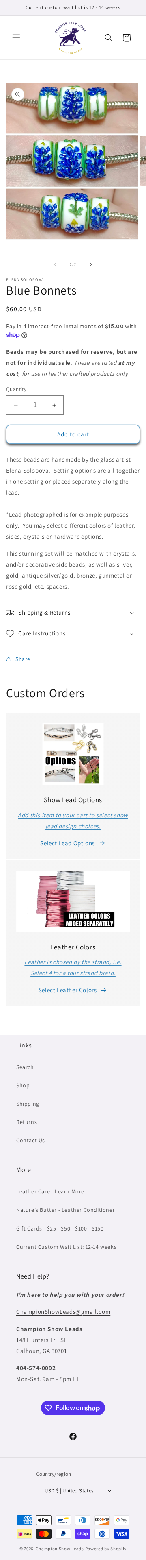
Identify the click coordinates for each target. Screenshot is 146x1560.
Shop (23, 1085)
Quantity (16, 389)
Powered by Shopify (106, 1548)
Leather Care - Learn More (50, 1191)
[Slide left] (55, 264)
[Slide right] (91, 264)
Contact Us (30, 1140)
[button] (16, 38)
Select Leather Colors (68, 990)
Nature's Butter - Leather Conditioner (65, 1209)
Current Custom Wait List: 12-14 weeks (66, 1246)
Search (25, 1067)
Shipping (27, 1103)
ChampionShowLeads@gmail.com (63, 1312)
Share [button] (22, 659)
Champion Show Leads (60, 1548)
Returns (26, 1122)
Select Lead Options (67, 843)
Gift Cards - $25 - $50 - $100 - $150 (60, 1228)
